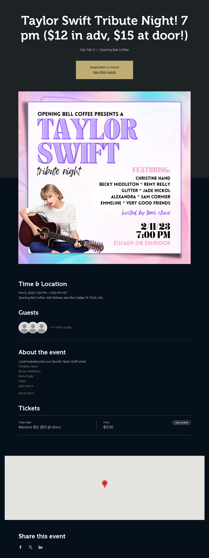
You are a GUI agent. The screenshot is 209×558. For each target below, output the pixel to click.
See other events (104, 72)
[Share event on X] (30, 547)
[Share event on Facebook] (20, 547)
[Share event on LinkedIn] (40, 547)
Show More (26, 393)
